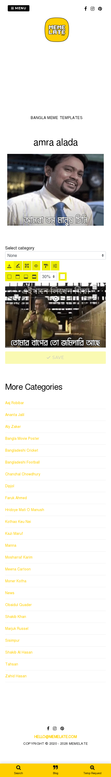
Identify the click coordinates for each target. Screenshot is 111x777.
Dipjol (9, 486)
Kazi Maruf (14, 533)
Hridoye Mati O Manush (24, 510)
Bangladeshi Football (22, 462)
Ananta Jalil (14, 415)
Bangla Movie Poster (22, 438)
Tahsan (11, 664)
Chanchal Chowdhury (22, 474)
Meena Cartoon (18, 569)
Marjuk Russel (16, 628)
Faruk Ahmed (16, 498)
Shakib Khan (15, 617)
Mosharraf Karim (19, 557)
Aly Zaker (13, 427)
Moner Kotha (15, 581)
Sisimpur (12, 640)
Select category (19, 248)
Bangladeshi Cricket (21, 450)
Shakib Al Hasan (19, 652)
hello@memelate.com (55, 737)
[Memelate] (57, 43)
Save (58, 357)
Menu (20, 8)
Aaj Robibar (14, 403)
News (9, 593)
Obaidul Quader (18, 605)
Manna (10, 545)
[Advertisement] (56, 80)
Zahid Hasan (16, 676)
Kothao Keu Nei (18, 522)
